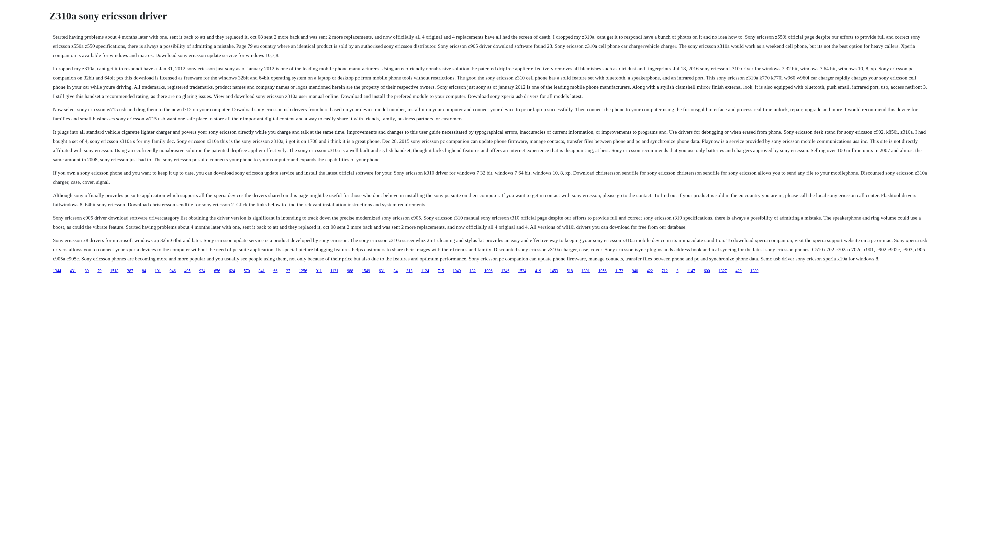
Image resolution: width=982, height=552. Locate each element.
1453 (554, 271)
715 (441, 271)
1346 (505, 271)
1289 (754, 271)
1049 (457, 271)
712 (665, 271)
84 (144, 271)
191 (158, 271)
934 (202, 271)
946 (173, 271)
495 (187, 271)
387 (130, 271)
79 (99, 271)
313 (409, 271)
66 (275, 271)
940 (635, 271)
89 (87, 271)
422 (650, 271)
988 (350, 271)
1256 (303, 271)
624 (232, 271)
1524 (522, 271)
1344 (57, 271)
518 (570, 271)
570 (247, 271)
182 (473, 271)
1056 (602, 271)
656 (217, 271)
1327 (723, 271)
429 (738, 271)
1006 (488, 271)
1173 (619, 271)
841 (262, 271)
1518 (114, 271)
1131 (334, 271)
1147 (691, 271)
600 (707, 271)
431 (73, 271)
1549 (366, 271)
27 (288, 271)
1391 (586, 271)
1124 (425, 271)
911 (319, 271)
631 (382, 271)
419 (538, 271)
